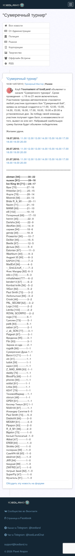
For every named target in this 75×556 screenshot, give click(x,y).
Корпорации (15, 47)
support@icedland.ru (15, 544)
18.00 (9, 141)
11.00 (23, 138)
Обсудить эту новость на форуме (25, 483)
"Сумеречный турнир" (22, 78)
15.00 (51, 138)
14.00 (44, 138)
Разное (12, 41)
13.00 (37, 138)
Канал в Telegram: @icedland (24, 527)
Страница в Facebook (18, 518)
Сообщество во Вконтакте (22, 511)
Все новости (15, 25)
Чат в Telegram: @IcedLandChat (25, 534)
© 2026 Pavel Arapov (16, 551)
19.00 (16, 141)
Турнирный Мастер (34, 83)
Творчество (14, 52)
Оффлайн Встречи (18, 58)
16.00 (58, 138)
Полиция (13, 36)
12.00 (30, 138)
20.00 (23, 141)
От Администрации (19, 31)
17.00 (65, 138)
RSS (10, 63)
